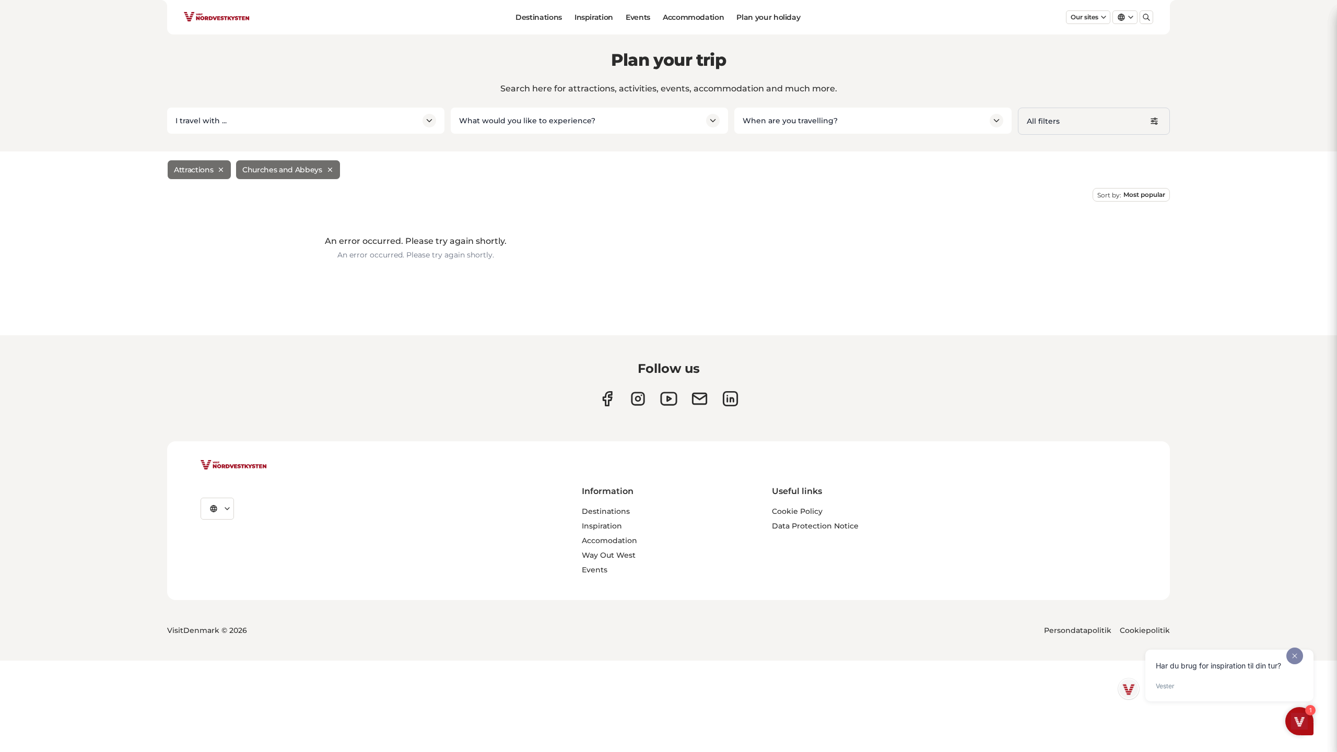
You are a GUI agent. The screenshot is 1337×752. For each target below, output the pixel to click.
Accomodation (609, 540)
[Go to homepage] (217, 17)
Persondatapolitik (1077, 630)
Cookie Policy (797, 511)
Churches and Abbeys (282, 169)
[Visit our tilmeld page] (699, 399)
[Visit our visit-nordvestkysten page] (730, 399)
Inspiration (593, 17)
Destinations (538, 17)
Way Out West (609, 555)
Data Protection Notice (815, 526)
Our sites (1084, 17)
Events (638, 17)
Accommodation (693, 17)
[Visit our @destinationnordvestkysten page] (669, 399)
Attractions (193, 169)
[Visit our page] (607, 399)
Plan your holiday (768, 17)
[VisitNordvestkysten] (233, 465)
